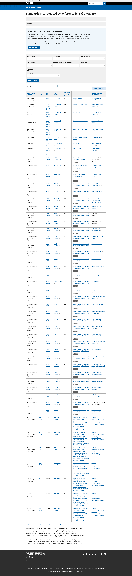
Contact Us (34, 563)
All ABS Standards (77, 143)
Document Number (85, 56)
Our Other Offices (40, 563)
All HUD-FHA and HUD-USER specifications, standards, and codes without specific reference (81, 166)
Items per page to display (33, 73)
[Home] (29, 3)
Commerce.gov (65, 571)
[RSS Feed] (101, 554)
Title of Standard (31, 62)
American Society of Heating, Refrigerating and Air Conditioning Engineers (98, 366)
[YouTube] (95, 554)
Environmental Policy (89, 568)
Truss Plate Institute (97, 251)
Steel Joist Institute (97, 244)
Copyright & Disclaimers (54, 568)
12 (49, 524)
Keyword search (84, 62)
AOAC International (96, 137)
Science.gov (72, 571)
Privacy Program (44, 568)
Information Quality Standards (53, 571)
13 (52, 524)
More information (34, 47)
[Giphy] (98, 554)
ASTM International (96, 349)
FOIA (82, 568)
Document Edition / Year (67, 94)
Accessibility (37, 568)
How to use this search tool (34, 19)
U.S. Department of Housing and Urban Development (96, 166)
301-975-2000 (28, 560)
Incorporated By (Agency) (33, 56)
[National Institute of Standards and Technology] (36, 553)
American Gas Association (98, 304)
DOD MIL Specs (57, 174)
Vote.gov (83, 571)
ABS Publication (58, 143)
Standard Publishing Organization (62, 62)
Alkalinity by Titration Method (80, 104)
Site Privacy (30, 568)
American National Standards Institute (73, 40)
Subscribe (30, 23)
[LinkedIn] (89, 554)
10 (44, 524)
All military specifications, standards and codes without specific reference (80, 176)
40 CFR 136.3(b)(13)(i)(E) (49, 139)
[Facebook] (86, 554)
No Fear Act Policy (76, 568)
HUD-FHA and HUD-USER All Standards (57, 166)
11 (47, 524)
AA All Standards (58, 281)
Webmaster (28, 563)
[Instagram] (92, 554)
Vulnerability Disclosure (66, 568)
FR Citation (41, 93)
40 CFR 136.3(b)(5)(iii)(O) (48, 99)
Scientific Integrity (99, 568)
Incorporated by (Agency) (31, 93)
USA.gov (77, 571)
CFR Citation (56, 56)
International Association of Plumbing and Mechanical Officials (98, 200)
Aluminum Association (97, 281)
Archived (31, 69)
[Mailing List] (104, 554)
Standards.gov (33, 7)
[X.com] (83, 554)
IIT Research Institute (97, 191)
